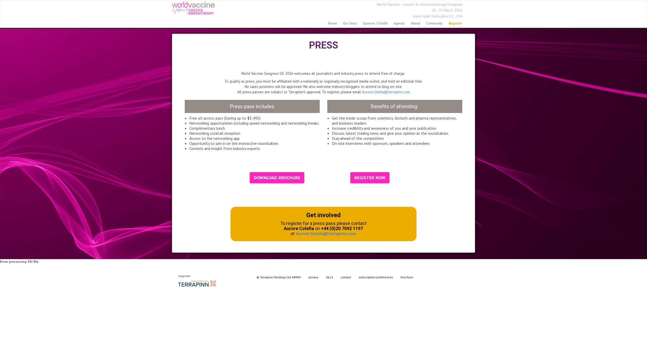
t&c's (329, 277)
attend (415, 23)
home (332, 23)
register (455, 23)
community (434, 23)
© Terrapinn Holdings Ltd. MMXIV (279, 277)
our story (350, 23)
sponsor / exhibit (375, 23)
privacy (313, 277)
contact (346, 277)
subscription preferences (376, 277)
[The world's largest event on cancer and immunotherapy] (193, 8)
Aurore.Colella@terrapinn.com (386, 91)
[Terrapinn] (197, 283)
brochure (407, 277)
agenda (399, 23)
